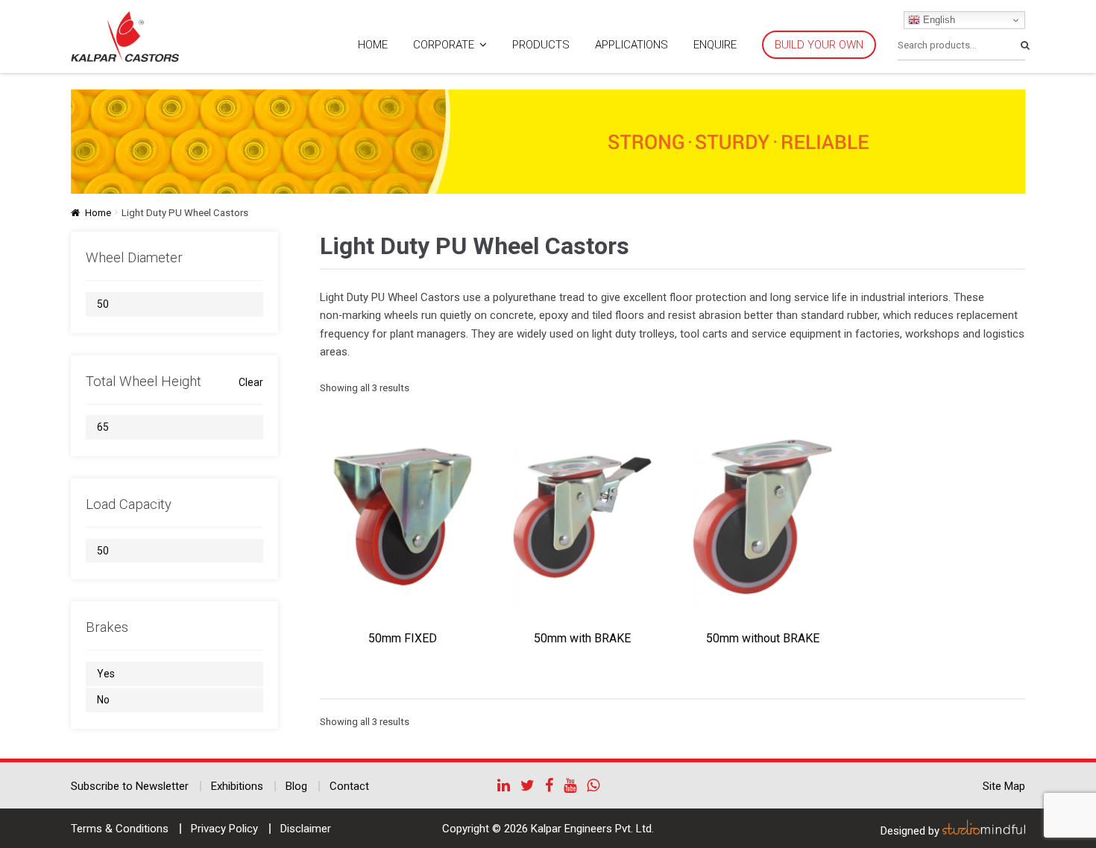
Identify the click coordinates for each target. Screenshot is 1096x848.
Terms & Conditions (120, 828)
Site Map (1004, 786)
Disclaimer (305, 828)
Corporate (443, 44)
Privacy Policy (224, 828)
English (937, 19)
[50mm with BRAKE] (582, 517)
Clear (251, 382)
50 (103, 304)
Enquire (715, 44)
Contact (349, 786)
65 (103, 427)
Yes (106, 674)
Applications (631, 44)
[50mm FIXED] (402, 517)
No (103, 700)
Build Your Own (819, 44)
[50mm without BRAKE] (762, 517)
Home (373, 44)
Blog (296, 786)
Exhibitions (237, 786)
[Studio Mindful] (983, 831)
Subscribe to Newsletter (130, 786)
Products (541, 44)
